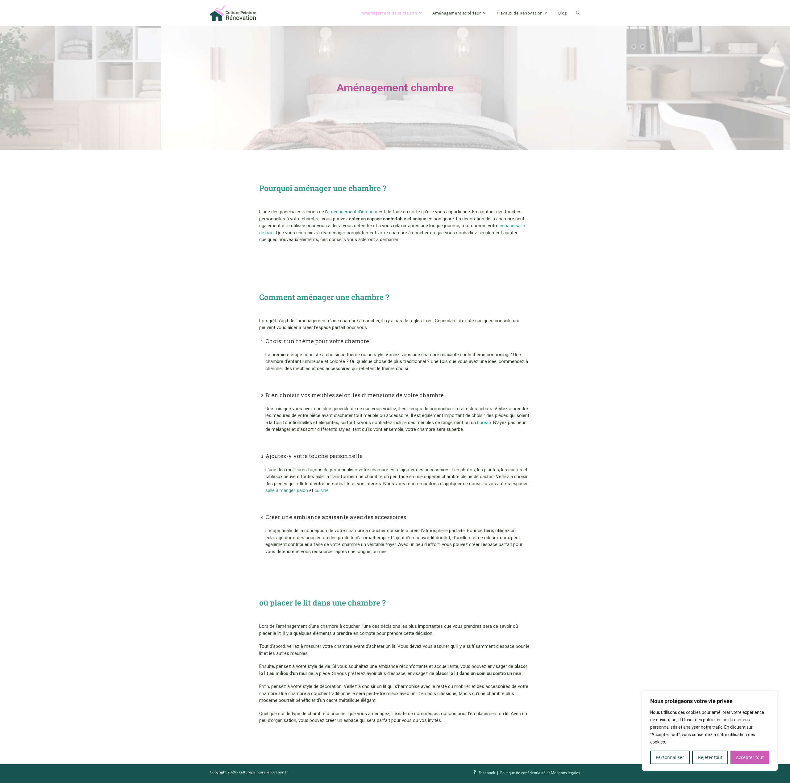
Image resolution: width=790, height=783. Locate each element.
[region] (710, 731)
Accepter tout (750, 757)
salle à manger (280, 490)
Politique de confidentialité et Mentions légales (540, 772)
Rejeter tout (710, 757)
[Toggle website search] (578, 13)
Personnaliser (670, 757)
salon (302, 490)
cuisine (321, 490)
